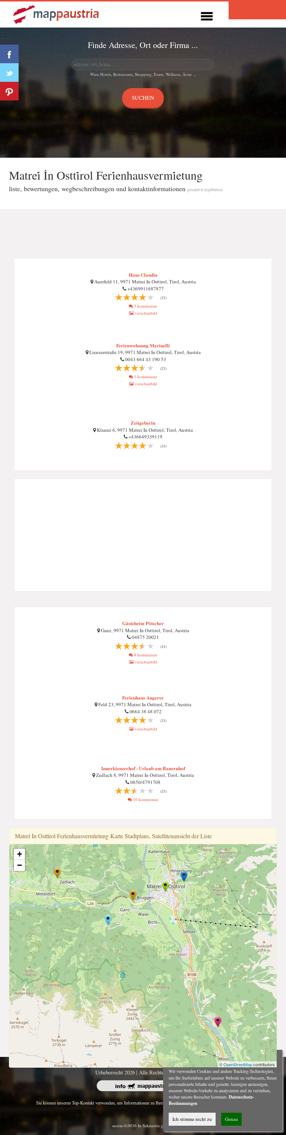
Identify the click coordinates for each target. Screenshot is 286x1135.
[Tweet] (9, 72)
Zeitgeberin (143, 422)
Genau (231, 1119)
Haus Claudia (143, 274)
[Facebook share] (9, 54)
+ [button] (19, 854)
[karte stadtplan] (56, 13)
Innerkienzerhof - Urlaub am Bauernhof (143, 768)
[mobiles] (206, 15)
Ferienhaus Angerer (143, 697)
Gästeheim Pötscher (143, 623)
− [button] (19, 865)
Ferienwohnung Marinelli (143, 345)
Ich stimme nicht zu (192, 1119)
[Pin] (9, 91)
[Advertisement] (143, 234)
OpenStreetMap (237, 1064)
